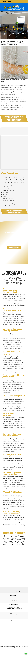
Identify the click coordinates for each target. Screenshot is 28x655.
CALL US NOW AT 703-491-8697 (14, 118)
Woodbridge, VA (14, 598)
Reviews (22, 589)
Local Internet (15, 647)
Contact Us (9, 591)
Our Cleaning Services (13, 589)
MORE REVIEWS (14, 247)
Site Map (23, 591)
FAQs (3, 591)
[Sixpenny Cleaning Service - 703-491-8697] (25, 653)
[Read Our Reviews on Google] (14, 627)
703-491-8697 (6, 1)
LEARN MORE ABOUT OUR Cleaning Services (14, 211)
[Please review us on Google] (14, 639)
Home (5, 589)
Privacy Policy (17, 591)
